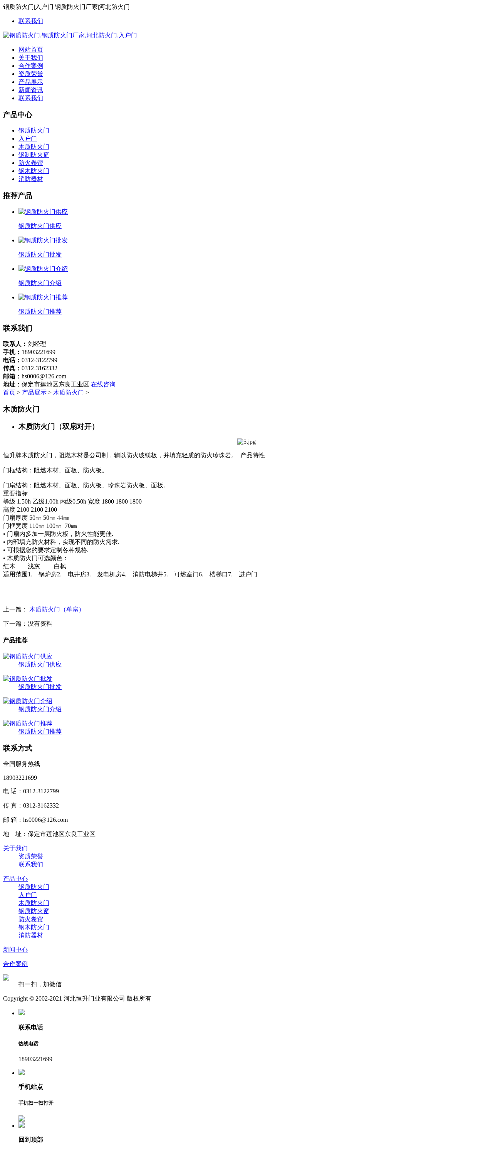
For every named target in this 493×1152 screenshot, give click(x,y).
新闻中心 (15, 949)
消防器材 (30, 179)
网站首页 (30, 49)
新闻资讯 (30, 90)
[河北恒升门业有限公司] (70, 35)
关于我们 (30, 57)
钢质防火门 (33, 130)
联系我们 (30, 21)
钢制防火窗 (33, 154)
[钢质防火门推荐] (27, 723)
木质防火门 (33, 146)
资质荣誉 (30, 74)
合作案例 (30, 65)
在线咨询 (103, 384)
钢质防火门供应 (40, 664)
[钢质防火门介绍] (27, 701)
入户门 (27, 138)
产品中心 (15, 878)
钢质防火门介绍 (40, 709)
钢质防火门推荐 (40, 731)
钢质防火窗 (33, 911)
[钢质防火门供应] (27, 656)
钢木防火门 (33, 171)
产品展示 (30, 82)
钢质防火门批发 (40, 686)
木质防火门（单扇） (57, 609)
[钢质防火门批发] (27, 678)
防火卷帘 (30, 163)
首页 (9, 392)
